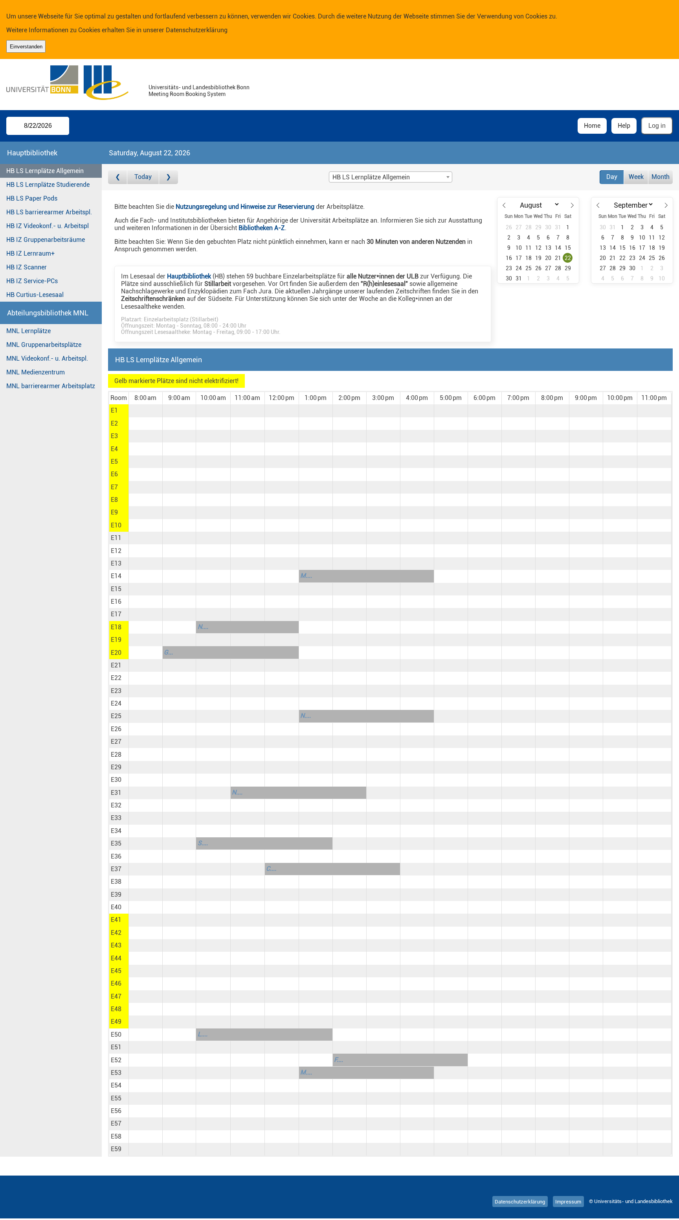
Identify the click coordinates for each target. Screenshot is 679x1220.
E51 (116, 1047)
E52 (116, 1060)
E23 (116, 691)
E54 (116, 1085)
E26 (116, 729)
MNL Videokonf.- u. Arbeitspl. (47, 358)
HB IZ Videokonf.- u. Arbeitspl (47, 226)
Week (636, 177)
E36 (116, 856)
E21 (116, 665)
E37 (116, 869)
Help (624, 125)
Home (592, 125)
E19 (116, 639)
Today (143, 177)
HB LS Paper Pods (31, 198)
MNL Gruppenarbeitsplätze (43, 344)
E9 (114, 512)
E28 (116, 754)
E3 (114, 436)
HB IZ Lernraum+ (30, 253)
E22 (116, 678)
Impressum (568, 1201)
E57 (116, 1123)
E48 (116, 1009)
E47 (116, 996)
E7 (114, 487)
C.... (271, 868)
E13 (116, 563)
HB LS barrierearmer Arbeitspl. (49, 212)
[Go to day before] (117, 177)
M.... (306, 575)
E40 (116, 907)
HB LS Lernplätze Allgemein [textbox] (371, 177)
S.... (203, 843)
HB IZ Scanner (26, 267)
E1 (114, 410)
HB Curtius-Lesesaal (35, 295)
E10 (116, 525)
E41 (116, 919)
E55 (116, 1098)
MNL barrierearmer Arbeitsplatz (50, 386)
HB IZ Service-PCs (32, 281)
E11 (116, 538)
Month (660, 177)
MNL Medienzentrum (35, 372)
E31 (116, 792)
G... (168, 652)
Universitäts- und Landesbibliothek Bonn (199, 87)
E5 (114, 461)
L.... (202, 1034)
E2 (114, 423)
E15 (116, 589)
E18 (116, 627)
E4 (114, 449)
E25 (116, 716)
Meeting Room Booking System (187, 94)
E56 (116, 1111)
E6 (114, 474)
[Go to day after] (168, 177)
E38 (116, 881)
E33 (116, 818)
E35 (116, 843)
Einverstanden (26, 47)
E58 (116, 1136)
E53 (116, 1072)
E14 (116, 576)
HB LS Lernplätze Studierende (48, 184)
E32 (116, 805)
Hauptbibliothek (189, 276)
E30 (116, 779)
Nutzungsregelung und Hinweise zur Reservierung (245, 206)
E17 (116, 614)
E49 (116, 1021)
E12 (116, 551)
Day (611, 177)
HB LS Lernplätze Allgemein (45, 171)
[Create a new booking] (145, 410)
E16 (116, 601)
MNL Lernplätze (28, 331)
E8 (114, 499)
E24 (116, 703)
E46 (116, 983)
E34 (116, 831)
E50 (116, 1034)
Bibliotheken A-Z (262, 228)
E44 (116, 958)
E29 (116, 767)
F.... (338, 1059)
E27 (116, 741)
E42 (116, 932)
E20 (116, 652)
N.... (203, 626)
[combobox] (390, 176)
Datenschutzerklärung (197, 30)
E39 (116, 894)
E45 (116, 971)
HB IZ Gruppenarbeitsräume (45, 239)
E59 (116, 1149)
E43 (116, 945)
